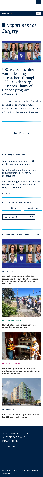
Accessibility (6, 473)
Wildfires (11, 208)
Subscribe (12, 446)
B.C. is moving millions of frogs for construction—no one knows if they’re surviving (21, 185)
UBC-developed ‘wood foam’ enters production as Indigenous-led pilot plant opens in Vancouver (21, 370)
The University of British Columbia (15, 4)
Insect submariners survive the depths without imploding (19, 162)
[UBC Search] (38, 2)
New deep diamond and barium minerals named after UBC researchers (19, 173)
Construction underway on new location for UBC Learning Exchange (21, 416)
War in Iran (33, 208)
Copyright (35, 470)
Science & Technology (11, 364)
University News (9, 271)
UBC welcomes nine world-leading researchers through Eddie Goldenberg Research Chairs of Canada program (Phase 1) (18, 82)
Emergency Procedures (10, 470)
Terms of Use (25, 470)
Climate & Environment (12, 320)
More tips (6, 193)
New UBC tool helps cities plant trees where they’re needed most (19, 326)
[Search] (31, 217)
